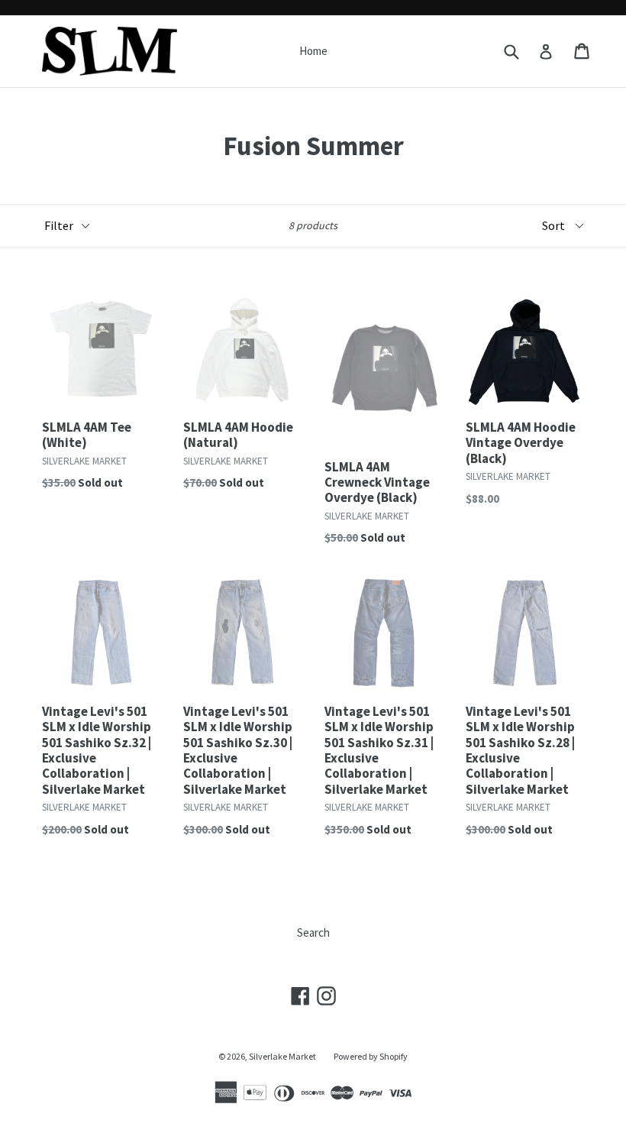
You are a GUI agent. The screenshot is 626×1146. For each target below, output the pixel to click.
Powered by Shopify (371, 1056)
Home (313, 51)
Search (313, 932)
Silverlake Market (282, 1056)
